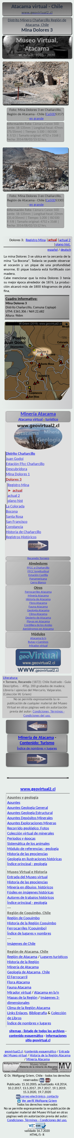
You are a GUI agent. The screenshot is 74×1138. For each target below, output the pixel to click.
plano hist (15, 501)
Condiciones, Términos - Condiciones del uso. (37, 1120)
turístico (51, 420)
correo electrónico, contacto (39, 1096)
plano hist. (63, 244)
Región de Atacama (22, 957)
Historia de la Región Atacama (50, 1055)
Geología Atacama (38, 610)
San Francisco (16, 522)
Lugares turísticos (54, 957)
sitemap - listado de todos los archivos (37, 1031)
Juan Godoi (14, 459)
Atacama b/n (38, 638)
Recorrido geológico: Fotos (28, 828)
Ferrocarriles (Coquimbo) (27, 928)
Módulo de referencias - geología (33, 849)
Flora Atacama (38, 603)
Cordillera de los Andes (38, 625)
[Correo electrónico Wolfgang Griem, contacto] (42, 1080)
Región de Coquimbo (23, 918)
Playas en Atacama (38, 621)
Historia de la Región (23, 962)
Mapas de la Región (22, 998)
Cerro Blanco (38, 582)
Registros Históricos (21, 537)
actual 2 (65, 240)
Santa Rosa (14, 517)
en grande (36, 118)
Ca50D (50, 114)
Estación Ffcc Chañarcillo (25, 464)
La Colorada (15, 507)
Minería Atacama (38, 414)
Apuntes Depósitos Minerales (30, 818)
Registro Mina (36, 240)
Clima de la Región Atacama (28, 1008)
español (52, 250)
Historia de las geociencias (27, 854)
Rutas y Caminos (38, 642)
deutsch (66, 250)
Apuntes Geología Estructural (30, 813)
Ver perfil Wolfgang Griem (39, 1101)
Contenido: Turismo (37, 743)
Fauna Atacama (38, 606)
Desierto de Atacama (38, 617)
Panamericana (38, 578)
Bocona (12, 512)
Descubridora (16, 469)
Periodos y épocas (21, 839)
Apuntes (13, 803)
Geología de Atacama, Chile (28, 972)
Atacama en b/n (46, 993)
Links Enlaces (17, 1013)
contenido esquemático (26, 1036)
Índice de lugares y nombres (29, 934)
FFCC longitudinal (38, 571)
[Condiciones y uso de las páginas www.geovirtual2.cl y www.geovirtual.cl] (47, 1080)
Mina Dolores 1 (18, 474)
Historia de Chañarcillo (23, 532)
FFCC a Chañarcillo (38, 567)
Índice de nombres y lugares (37, 748)
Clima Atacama (38, 614)
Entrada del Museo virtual (27, 877)
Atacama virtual (30, 420)
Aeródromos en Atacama (38, 629)
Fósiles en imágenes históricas (30, 893)
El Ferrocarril (17, 977)
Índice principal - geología (27, 864)
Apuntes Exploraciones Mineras (31, 823)
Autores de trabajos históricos (30, 898)
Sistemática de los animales (28, 844)
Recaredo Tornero (38, 558)
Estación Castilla (38, 575)
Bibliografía (38, 1013)
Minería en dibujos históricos (30, 887)
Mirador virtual (38, 645)
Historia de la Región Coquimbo (31, 923)
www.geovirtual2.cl (38, 789)
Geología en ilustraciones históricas (34, 859)
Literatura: (10, 678)
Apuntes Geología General (27, 808)
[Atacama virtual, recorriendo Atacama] (38, 449)
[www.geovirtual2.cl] (38, 671)
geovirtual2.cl (14, 1051)
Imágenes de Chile (21, 944)
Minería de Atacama (36, 737)
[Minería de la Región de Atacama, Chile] (37, 1072)
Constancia (14, 527)
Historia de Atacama (38, 599)
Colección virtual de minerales (30, 834)
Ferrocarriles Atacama (38, 592)
